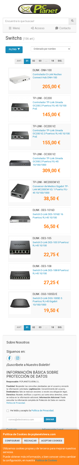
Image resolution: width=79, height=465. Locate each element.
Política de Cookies (46, 460)
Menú (16, 28)
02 (33, 61)
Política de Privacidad (15, 403)
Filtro (13, 49)
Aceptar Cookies (51, 440)
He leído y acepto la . (32, 410)
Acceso (39, 28)
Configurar (12, 440)
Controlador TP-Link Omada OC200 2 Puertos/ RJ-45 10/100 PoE (49, 105)
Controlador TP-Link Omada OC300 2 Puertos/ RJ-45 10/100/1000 (48, 161)
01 (27, 61)
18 (52, 61)
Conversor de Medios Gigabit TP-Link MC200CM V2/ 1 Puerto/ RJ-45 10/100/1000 (51, 189)
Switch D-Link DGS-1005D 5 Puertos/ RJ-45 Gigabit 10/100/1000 (47, 301)
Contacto (65, 28)
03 (40, 61)
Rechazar (30, 440)
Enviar (50, 419)
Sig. (60, 61)
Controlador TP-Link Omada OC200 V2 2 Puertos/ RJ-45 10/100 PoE (51, 133)
